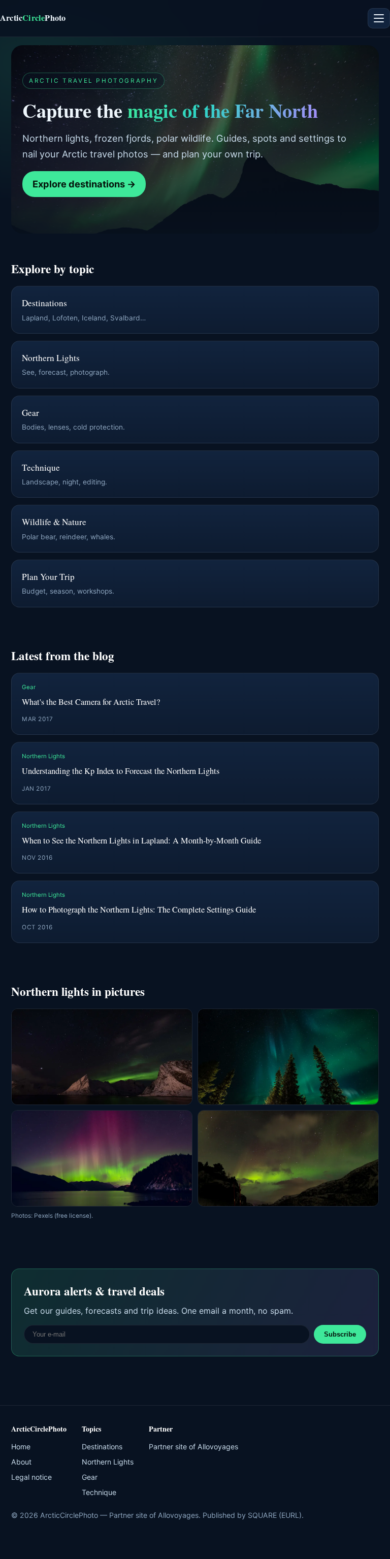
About (21, 1461)
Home (20, 1446)
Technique (99, 1492)
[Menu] (379, 18)
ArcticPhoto (33, 18)
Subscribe (340, 1334)
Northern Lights (108, 1461)
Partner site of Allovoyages (193, 1446)
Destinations (102, 1446)
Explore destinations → (84, 183)
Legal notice (31, 1477)
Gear (90, 1477)
